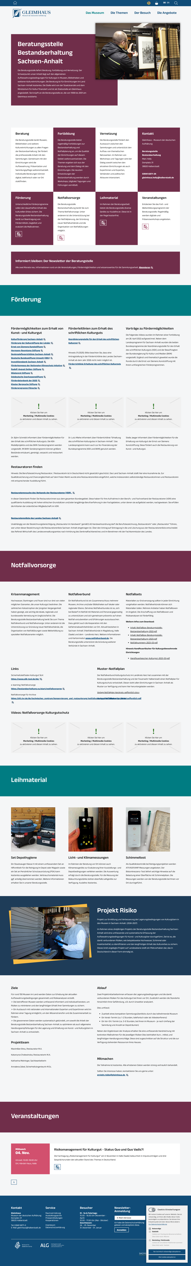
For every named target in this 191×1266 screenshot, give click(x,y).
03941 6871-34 (149, 174)
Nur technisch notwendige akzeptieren (167, 1251)
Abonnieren (144, 268)
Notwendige (156, 1228)
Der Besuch (142, 13)
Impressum (50, 1225)
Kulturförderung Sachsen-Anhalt (27, 339)
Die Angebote (167, 13)
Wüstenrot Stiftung (20, 373)
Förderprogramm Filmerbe (24, 388)
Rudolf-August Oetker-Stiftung (26, 369)
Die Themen (119, 13)
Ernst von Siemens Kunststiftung (27, 347)
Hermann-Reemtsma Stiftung (25, 351)
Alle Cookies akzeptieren (167, 1257)
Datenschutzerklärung (134, 1223)
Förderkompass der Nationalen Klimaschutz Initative (36, 366)
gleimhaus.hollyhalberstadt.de (158, 178)
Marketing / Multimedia (161, 1240)
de (164, 3)
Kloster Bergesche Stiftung (24, 385)
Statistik (155, 1231)
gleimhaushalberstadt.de (29, 1228)
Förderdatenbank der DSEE (24, 381)
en (168, 3)
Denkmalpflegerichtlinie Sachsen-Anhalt (30, 354)
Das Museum (95, 13)
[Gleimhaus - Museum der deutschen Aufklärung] (31, 13)
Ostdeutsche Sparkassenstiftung (27, 377)
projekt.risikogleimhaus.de (111, 1075)
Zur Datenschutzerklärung (158, 1224)
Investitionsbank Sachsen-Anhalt (27, 362)
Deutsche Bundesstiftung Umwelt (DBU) (30, 358)
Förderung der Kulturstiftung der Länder (30, 343)
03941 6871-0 (20, 1225)
